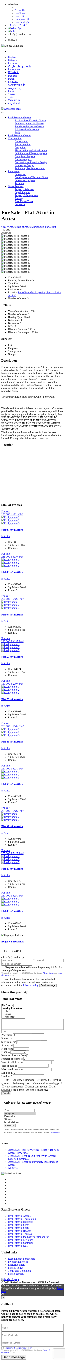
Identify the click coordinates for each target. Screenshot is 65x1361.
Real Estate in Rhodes (19, 1230)
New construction (14, 1086)
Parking (30, 1079)
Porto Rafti (50, 226)
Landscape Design (24, 165)
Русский (13, 63)
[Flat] (13, 1011)
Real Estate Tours (24, 201)
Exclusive (43, 1089)
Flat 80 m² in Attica (12, 572)
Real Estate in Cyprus (19, 135)
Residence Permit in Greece (29, 126)
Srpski (11, 94)
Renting (19, 198)
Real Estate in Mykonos (20, 1239)
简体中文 (13, 72)
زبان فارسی (14, 88)
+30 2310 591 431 (18, 25)
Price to (5, 1038)
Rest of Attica (23, 226)
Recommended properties (21, 1258)
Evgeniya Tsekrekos (12, 941)
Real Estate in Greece (19, 117)
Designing (20, 147)
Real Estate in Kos (18, 1245)
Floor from (7, 1048)
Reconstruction (22, 144)
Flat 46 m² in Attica (12, 741)
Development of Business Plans (31, 177)
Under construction (37, 1086)
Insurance (20, 204)
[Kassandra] (20, 1116)
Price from (6, 1035)
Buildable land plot (24, 1089)
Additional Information (27, 129)
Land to (5, 1076)
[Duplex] (13, 1014)
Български (14, 69)
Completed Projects (25, 156)
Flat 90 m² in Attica (12, 529)
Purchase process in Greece (29, 123)
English (12, 57)
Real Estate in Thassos (20, 1233)
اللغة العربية (14, 103)
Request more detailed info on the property (27, 967)
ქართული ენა (16, 84)
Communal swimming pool (47, 1083)
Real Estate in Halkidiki (20, 1221)
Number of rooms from (13, 1055)
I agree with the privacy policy (18, 1348)
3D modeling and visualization (31, 150)
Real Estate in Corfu (18, 1227)
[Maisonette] (13, 1017)
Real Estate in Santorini (20, 1242)
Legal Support (22, 192)
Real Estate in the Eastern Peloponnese (28, 1236)
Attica (12, 226)
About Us (20, 10)
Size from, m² (8, 1042)
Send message (48, 985)
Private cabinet (16, 1273)
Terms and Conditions (19, 1270)
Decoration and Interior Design (31, 162)
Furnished (43, 1079)
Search (6, 1093)
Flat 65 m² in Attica (12, 784)
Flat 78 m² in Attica (12, 699)
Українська (14, 100)
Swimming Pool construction (30, 168)
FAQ (17, 132)
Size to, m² (7, 1045)
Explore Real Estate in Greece (30, 120)
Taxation (19, 183)
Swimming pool (20, 1083)
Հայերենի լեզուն (19, 66)
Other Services (16, 186)
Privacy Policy (48, 973)
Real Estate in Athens (19, 1215)
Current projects (23, 159)
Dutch (11, 78)
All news (13, 1167)
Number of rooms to (12, 1058)
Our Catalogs (22, 22)
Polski (11, 91)
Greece (5, 226)
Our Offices (21, 16)
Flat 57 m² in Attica (12, 656)
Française (13, 81)
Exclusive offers (16, 1264)
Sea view (17, 1079)
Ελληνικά (13, 60)
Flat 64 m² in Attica (12, 614)
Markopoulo (38, 226)
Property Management (26, 195)
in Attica (5, 536)
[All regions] (20, 1113)
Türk (10, 97)
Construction (15, 138)
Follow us (9, 1125)
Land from (6, 1072)
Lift (6, 1079)
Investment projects (25, 180)
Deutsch (12, 75)
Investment (14, 171)
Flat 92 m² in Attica (12, 826)
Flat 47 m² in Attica (12, 868)
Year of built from (10, 1062)
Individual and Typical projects (31, 153)
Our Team (20, 13)
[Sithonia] (20, 1119)
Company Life (22, 19)
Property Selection (24, 189)
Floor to (5, 1052)
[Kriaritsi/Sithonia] (20, 1122)
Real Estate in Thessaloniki (22, 1218)
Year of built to (9, 1065)
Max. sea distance (10, 1069)
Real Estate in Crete (18, 1224)
